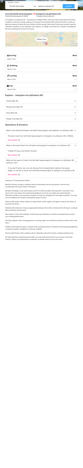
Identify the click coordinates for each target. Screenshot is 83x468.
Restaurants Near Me (14, 107)
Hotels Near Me (12, 101)
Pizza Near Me (11, 113)
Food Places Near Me (54, 22)
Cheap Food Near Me (14, 119)
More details (13, 140)
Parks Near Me (52, 24)
